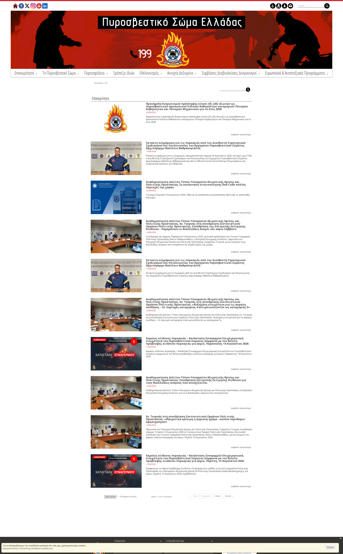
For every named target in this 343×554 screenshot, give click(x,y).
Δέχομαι (330, 547)
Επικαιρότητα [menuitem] (120, 540)
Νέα (106, 83)
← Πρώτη (194, 496)
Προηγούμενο (206, 496)
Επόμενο (218, 496)
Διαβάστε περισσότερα (241, 134)
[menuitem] (26, 73)
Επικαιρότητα (98, 83)
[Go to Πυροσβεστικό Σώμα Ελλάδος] (171, 40)
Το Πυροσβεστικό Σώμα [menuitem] (175, 540)
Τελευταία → (229, 496)
